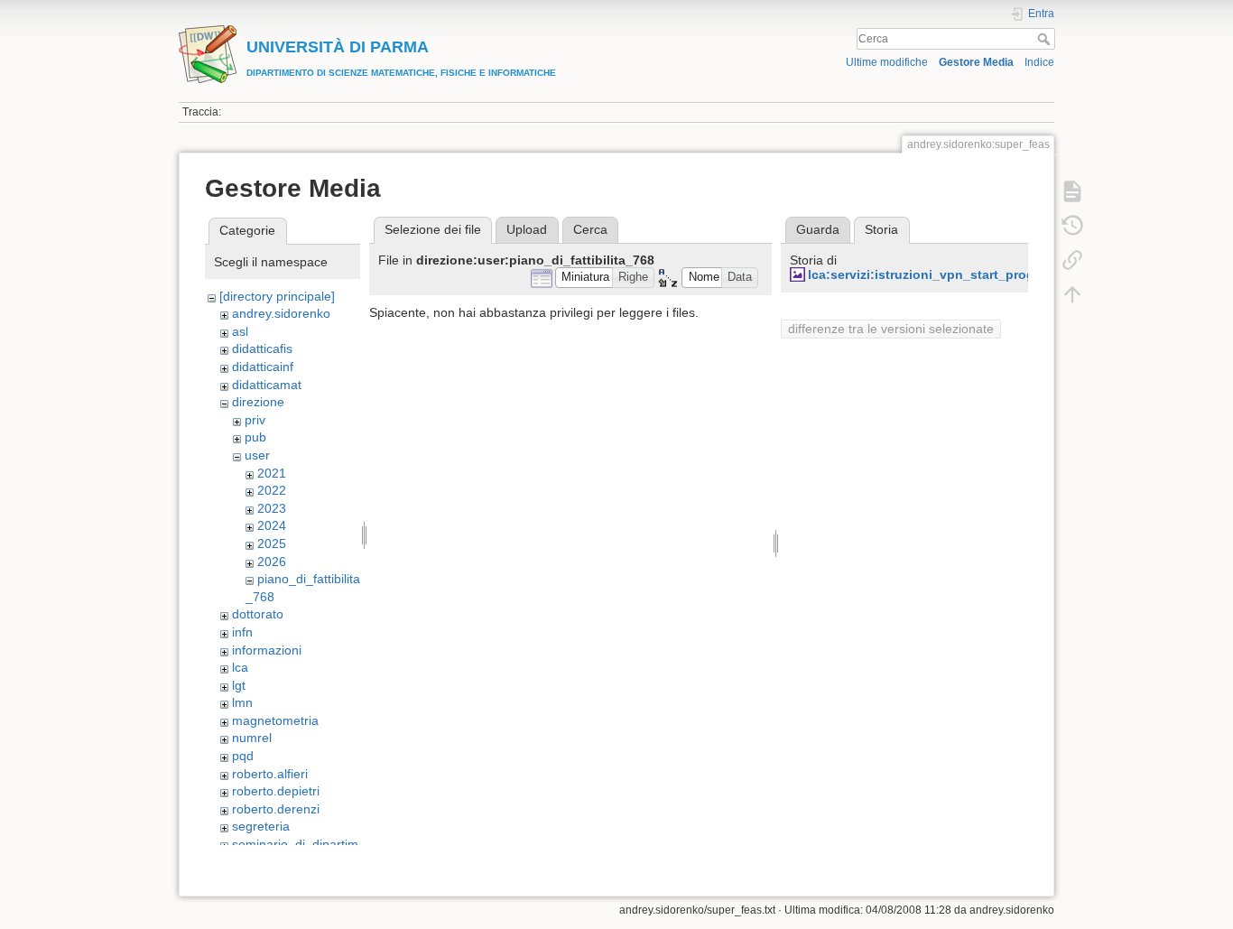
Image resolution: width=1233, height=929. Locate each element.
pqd (243, 755)
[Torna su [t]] (1072, 294)
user (257, 455)
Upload (526, 229)
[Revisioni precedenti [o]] (1072, 226)
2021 (271, 473)
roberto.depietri (276, 791)
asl (240, 331)
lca (240, 667)
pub (255, 437)
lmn (242, 702)
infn (242, 632)
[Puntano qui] (1072, 260)
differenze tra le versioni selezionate (891, 328)
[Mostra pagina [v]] (1072, 191)
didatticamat (266, 384)
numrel (252, 737)
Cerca (1045, 39)
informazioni (266, 650)
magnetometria (275, 720)
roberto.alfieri (270, 773)
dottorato (257, 614)
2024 (271, 525)
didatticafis (262, 348)
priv (255, 420)
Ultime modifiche (887, 62)
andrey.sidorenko (281, 313)
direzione (258, 402)
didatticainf (262, 366)
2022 (271, 490)
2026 (271, 561)
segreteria (261, 826)
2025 (271, 543)
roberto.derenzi (276, 809)
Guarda (817, 229)
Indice (1039, 62)
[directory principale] (277, 296)
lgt (239, 685)
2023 (271, 508)
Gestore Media (976, 62)
